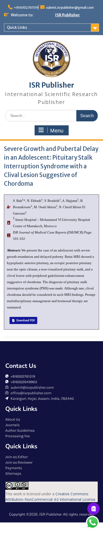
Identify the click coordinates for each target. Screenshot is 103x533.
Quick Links (17, 27)
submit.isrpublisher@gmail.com (70, 7)
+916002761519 (26, 7)
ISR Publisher (67, 15)
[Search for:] (51, 115)
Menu (56, 131)
